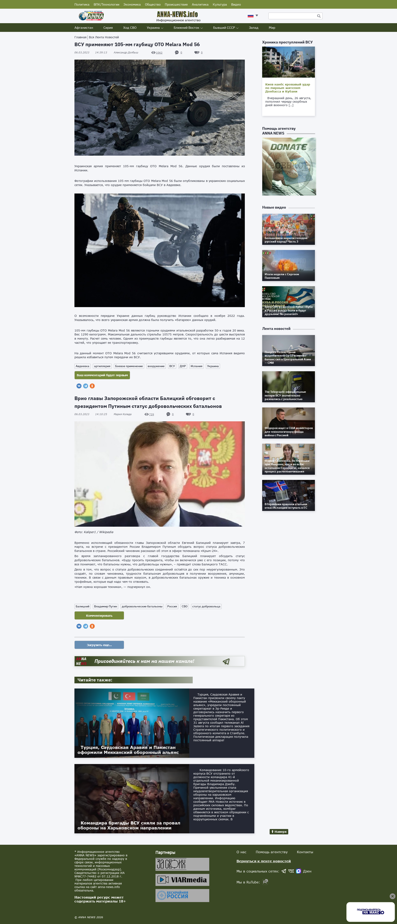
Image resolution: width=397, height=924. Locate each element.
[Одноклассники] (92, 385)
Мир (272, 27)
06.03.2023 (90, 52)
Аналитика (200, 4)
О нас (241, 852)
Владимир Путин (105, 606)
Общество (153, 4)
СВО (185, 606)
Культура (220, 4)
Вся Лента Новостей (104, 37)
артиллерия (102, 366)
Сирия (108, 27)
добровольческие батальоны (142, 606)
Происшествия (176, 4)
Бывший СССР (224, 27)
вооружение (156, 366)
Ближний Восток (186, 27)
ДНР (183, 366)
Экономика (132, 4)
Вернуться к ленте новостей (264, 861)
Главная (80, 37)
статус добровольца (206, 606)
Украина (153, 27)
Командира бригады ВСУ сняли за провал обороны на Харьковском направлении (129, 825)
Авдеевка (82, 366)
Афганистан (83, 27)
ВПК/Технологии (106, 4)
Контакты (305, 852)
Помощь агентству (272, 852)
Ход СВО (129, 27)
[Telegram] (85, 385)
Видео (236, 4)
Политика (82, 4)
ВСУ (172, 366)
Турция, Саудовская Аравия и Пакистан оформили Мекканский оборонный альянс (128, 750)
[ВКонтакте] (79, 385)
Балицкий (82, 606)
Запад (253, 27)
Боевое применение (129, 366)
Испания (196, 366)
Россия (172, 606)
